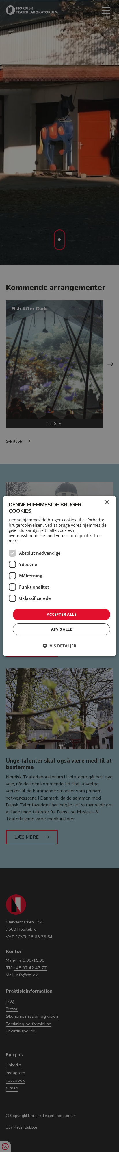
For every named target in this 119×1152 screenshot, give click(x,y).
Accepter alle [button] (61, 614)
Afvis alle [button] (61, 629)
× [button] (107, 502)
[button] (59, 645)
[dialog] (59, 576)
